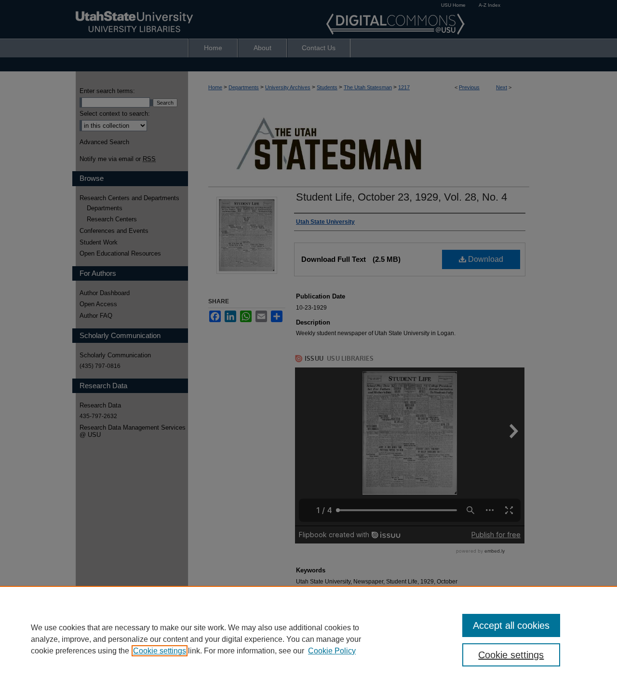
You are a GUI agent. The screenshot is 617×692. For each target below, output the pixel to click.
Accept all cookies (511, 625)
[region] (308, 639)
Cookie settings (159, 651)
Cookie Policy (332, 651)
